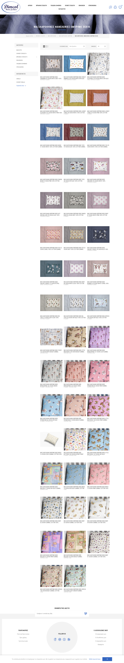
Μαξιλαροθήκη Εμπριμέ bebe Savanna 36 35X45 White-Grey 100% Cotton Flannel (50, 78)
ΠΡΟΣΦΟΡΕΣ (20, 67)
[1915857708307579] (51, 542)
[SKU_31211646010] (98, 234)
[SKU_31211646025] (51, 64)
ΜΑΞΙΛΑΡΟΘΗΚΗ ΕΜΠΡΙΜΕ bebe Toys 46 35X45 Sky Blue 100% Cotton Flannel (74, 181)
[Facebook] (55, 639)
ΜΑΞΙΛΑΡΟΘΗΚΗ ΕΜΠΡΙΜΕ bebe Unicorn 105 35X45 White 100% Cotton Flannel (96, 181)
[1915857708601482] (75, 473)
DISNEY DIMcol (20, 82)
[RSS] (69, 639)
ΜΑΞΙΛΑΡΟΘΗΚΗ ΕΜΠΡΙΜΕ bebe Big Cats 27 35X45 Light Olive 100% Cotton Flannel (50, 317)
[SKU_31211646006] (75, 269)
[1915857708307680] (75, 542)
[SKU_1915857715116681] (51, 371)
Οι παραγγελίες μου (100, 641)
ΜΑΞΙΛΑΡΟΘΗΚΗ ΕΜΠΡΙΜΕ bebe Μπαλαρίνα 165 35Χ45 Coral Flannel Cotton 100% (72, 386)
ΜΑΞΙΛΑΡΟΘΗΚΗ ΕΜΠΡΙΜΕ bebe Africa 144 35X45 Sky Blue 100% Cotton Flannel (98, 317)
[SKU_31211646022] (51, 98)
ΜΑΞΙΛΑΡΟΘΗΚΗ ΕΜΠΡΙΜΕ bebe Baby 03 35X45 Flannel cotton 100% (74, 521)
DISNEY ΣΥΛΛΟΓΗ (21, 53)
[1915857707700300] (75, 508)
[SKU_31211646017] (98, 132)
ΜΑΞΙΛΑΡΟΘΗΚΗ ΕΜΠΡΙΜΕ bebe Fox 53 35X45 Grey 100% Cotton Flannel (74, 248)
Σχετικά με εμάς (23, 641)
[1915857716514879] (98, 405)
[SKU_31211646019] (75, 98)
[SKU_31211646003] (51, 303)
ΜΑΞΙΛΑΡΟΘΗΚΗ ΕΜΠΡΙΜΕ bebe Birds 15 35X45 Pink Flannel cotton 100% (97, 487)
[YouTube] (64, 639)
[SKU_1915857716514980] (75, 337)
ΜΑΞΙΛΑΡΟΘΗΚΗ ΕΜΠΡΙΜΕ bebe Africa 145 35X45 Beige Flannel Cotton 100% (51, 590)
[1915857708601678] (51, 439)
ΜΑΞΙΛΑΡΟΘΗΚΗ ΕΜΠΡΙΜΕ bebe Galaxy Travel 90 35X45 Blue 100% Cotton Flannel (97, 249)
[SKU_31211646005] (98, 269)
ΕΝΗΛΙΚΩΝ (19, 60)
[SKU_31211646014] (51, 166)
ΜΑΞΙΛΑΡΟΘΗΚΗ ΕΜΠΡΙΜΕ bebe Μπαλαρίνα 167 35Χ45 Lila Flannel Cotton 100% (97, 352)
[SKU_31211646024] (75, 64)
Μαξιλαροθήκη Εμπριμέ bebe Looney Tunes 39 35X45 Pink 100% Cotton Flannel (98, 112)
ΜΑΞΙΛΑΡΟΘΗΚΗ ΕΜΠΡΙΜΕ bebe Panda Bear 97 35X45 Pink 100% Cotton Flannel (51, 181)
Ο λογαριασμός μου (100, 634)
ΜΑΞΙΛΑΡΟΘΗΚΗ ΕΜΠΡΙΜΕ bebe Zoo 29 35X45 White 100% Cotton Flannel (98, 146)
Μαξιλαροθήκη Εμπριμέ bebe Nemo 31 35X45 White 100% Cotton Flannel (51, 146)
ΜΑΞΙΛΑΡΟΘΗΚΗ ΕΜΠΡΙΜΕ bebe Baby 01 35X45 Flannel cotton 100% (97, 556)
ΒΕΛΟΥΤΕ (19, 50)
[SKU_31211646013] (75, 200)
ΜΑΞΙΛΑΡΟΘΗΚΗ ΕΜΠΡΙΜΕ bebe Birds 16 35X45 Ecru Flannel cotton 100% (51, 453)
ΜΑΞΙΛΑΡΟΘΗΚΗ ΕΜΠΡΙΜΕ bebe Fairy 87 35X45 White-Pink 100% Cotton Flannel (97, 215)
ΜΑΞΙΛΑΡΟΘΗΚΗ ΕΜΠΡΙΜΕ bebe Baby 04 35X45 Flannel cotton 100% (97, 521)
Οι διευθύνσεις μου (100, 637)
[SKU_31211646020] (98, 98)
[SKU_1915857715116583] (75, 371)
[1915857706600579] (98, 371)
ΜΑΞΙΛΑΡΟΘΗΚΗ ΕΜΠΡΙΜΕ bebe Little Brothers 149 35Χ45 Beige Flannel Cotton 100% (74, 352)
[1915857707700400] (98, 508)
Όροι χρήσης (23, 637)
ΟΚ (107, 659)
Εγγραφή (85, 613)
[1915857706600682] (51, 405)
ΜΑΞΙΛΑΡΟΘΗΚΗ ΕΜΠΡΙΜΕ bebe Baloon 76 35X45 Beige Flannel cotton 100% (73, 556)
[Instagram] (59, 639)
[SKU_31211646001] (51, 337)
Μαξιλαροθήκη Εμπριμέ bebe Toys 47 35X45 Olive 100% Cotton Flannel (74, 146)
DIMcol (18, 78)
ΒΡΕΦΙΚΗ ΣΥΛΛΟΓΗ (21, 57)
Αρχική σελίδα (29, 36)
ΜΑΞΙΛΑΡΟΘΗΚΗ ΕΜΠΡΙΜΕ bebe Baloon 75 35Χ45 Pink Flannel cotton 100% (49, 556)
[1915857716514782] (98, 439)
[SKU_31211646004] (75, 303)
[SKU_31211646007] (98, 200)
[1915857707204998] (75, 439)
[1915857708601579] (98, 473)
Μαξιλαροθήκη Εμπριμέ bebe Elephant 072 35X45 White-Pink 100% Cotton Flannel (51, 112)
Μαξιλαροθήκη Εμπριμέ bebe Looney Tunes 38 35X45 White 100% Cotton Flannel (75, 112)
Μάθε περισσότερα (94, 659)
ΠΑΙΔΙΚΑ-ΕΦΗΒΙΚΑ (21, 63)
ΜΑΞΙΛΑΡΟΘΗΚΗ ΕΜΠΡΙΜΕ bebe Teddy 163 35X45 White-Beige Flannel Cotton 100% (51, 352)
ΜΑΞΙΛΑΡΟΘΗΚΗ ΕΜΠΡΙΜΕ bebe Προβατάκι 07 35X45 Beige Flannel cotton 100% (74, 420)
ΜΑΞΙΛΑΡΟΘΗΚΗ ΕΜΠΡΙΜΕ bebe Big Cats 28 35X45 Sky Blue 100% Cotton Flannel (75, 317)
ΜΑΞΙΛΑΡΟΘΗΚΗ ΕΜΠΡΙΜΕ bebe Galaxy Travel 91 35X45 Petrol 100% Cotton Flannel (49, 283)
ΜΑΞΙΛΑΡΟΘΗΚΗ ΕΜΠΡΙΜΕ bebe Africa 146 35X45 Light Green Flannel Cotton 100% (75, 590)
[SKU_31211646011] (51, 269)
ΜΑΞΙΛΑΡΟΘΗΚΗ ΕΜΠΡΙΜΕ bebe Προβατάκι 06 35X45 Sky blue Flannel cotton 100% (49, 420)
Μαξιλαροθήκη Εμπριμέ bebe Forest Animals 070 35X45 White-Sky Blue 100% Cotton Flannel (75, 78)
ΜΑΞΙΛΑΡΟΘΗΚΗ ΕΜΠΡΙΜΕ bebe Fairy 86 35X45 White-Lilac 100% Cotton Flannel (74, 283)
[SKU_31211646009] (75, 234)
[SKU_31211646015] (75, 166)
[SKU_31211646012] (51, 200)
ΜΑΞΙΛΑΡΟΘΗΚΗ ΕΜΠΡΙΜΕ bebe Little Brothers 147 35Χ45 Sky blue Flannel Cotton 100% (98, 454)
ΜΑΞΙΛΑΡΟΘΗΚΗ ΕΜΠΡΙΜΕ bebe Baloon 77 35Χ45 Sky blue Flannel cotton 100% (50, 488)
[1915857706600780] (75, 405)
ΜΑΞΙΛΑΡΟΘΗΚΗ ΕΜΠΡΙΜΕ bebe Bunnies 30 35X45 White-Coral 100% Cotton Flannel (98, 283)
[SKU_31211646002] (98, 303)
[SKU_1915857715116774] (98, 337)
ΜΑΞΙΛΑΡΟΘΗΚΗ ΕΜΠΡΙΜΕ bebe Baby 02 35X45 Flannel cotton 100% (50, 521)
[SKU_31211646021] (51, 132)
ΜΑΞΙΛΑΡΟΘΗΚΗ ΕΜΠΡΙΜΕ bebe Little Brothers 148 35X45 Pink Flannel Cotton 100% (98, 420)
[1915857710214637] (75, 576)
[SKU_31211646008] (51, 234)
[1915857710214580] (51, 576)
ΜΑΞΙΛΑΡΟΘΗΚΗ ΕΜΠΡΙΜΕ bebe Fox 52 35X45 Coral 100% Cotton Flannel (51, 248)
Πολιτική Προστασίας (23, 634)
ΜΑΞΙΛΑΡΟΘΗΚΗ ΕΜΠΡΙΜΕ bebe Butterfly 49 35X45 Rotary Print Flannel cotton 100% (73, 454)
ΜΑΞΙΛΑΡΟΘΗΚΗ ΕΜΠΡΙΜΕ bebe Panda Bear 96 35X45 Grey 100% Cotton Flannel (75, 215)
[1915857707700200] (51, 508)
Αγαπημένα (101, 644)
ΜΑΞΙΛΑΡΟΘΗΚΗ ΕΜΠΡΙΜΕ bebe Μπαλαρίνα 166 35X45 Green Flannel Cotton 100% (49, 386)
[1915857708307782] (51, 473)
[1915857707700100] (98, 542)
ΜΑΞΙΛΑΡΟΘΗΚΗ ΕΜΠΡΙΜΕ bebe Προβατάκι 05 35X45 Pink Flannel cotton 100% (97, 386)
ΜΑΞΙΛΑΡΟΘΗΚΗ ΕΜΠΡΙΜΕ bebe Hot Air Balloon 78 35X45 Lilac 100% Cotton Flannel (50, 215)
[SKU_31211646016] (98, 166)
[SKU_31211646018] (75, 132)
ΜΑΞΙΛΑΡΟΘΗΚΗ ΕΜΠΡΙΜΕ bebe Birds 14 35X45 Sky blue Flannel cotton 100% (74, 488)
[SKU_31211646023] (98, 64)
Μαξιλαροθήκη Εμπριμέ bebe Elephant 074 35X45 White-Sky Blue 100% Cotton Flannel (97, 78)
